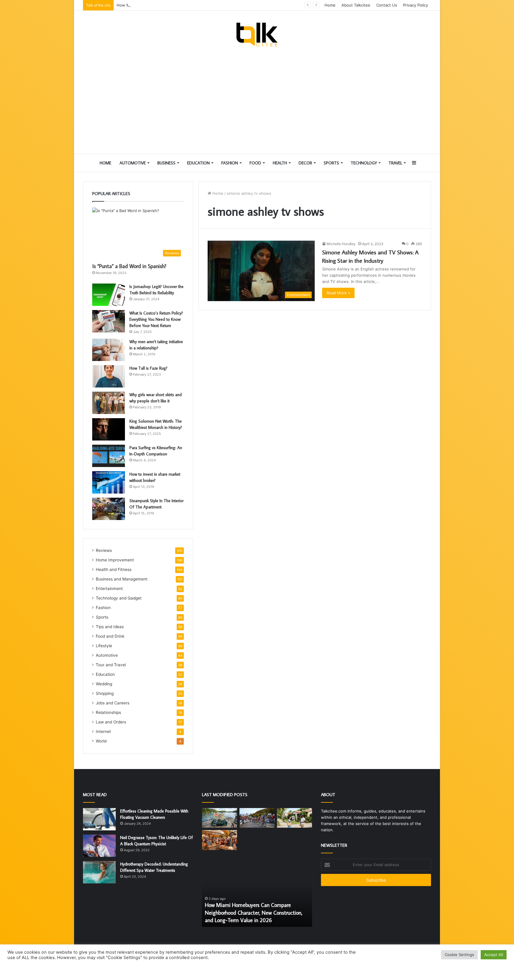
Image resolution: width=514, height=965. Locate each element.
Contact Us (386, 5)
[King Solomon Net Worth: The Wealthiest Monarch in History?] (108, 429)
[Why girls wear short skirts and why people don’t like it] (108, 403)
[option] (257, 894)
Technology (364, 163)
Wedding (104, 683)
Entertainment (109, 588)
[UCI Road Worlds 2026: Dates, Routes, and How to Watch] (257, 818)
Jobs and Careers (112, 703)
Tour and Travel (111, 664)
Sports (331, 163)
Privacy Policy (415, 5)
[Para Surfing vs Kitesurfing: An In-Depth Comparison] (108, 456)
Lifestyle (104, 645)
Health (280, 163)
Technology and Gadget (119, 598)
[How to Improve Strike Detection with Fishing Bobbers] (219, 818)
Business (166, 163)
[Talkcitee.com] (256, 34)
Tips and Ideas (110, 626)
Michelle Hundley (341, 244)
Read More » (338, 292)
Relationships (108, 712)
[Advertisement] (257, 100)
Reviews (104, 550)
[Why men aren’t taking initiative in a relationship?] (108, 350)
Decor (305, 163)
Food (255, 163)
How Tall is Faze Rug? (148, 368)
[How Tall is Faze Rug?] (108, 376)
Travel (395, 163)
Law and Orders (111, 722)
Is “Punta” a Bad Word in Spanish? (129, 266)
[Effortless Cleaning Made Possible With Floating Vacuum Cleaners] (99, 819)
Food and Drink (110, 636)
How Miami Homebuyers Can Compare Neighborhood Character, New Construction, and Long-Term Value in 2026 (222, 5)
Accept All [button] (493, 954)
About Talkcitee (355, 5)
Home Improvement (115, 560)
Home (330, 5)
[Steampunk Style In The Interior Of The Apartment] (108, 509)
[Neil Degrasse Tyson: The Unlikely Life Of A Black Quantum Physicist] (99, 846)
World (101, 741)
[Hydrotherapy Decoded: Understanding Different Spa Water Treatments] (99, 872)
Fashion (229, 163)
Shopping (105, 693)
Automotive (133, 163)
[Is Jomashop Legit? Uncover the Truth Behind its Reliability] (108, 295)
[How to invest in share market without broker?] (108, 482)
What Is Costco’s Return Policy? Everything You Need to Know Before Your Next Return (156, 319)
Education (198, 163)
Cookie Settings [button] (459, 954)
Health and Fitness (113, 569)
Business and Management (122, 579)
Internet (103, 731)
